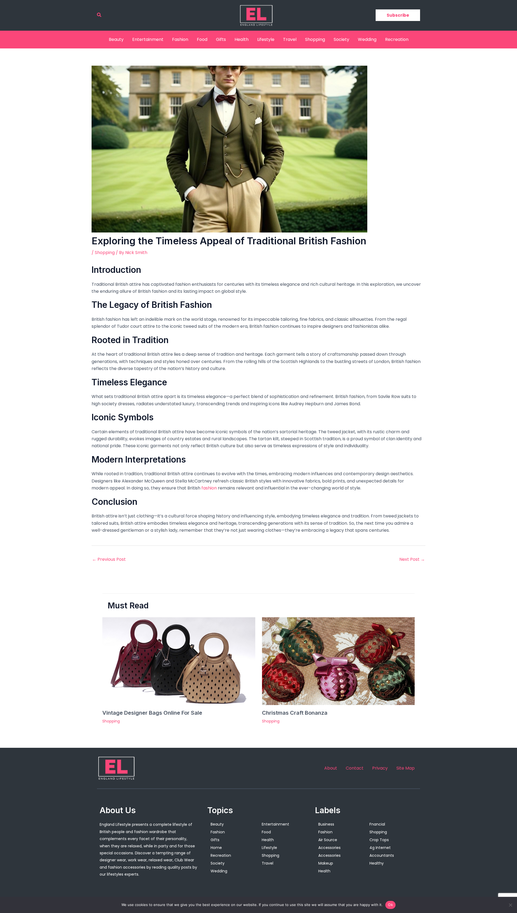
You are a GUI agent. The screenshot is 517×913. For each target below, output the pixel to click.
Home (216, 847)
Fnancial (377, 824)
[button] (99, 15)
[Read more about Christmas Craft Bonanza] (338, 661)
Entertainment (147, 39)
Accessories (329, 847)
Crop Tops (379, 840)
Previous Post (109, 559)
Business (326, 824)
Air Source (327, 840)
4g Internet (380, 847)
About (330, 768)
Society (341, 39)
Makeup (325, 863)
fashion (209, 488)
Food (202, 39)
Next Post (412, 559)
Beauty (116, 39)
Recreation (396, 39)
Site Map (405, 768)
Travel (289, 39)
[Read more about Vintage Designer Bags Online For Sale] (178, 661)
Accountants (381, 855)
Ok (390, 905)
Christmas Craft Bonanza (294, 713)
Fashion (180, 39)
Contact (355, 768)
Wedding (367, 39)
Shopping (315, 39)
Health (242, 39)
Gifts (221, 39)
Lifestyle (265, 39)
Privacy (380, 768)
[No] (510, 905)
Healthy (376, 863)
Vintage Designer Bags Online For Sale (152, 713)
